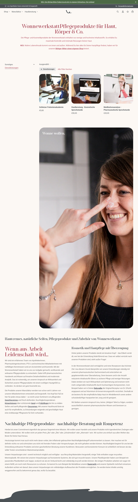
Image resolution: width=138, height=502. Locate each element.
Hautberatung (30, 12)
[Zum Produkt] (54, 89)
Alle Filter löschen (65, 69)
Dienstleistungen (11, 68)
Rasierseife (91, 464)
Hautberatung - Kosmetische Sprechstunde (83, 108)
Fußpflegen (44, 403)
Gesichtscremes (11, 400)
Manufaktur (16, 12)
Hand (33, 403)
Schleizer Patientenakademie (51, 107)
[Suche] (117, 11)
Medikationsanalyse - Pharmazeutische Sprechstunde (117, 108)
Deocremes (32, 406)
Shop (6, 12)
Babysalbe (98, 388)
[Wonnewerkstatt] (69, 11)
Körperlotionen (11, 403)
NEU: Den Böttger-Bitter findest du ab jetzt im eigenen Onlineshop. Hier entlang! (67, 2)
